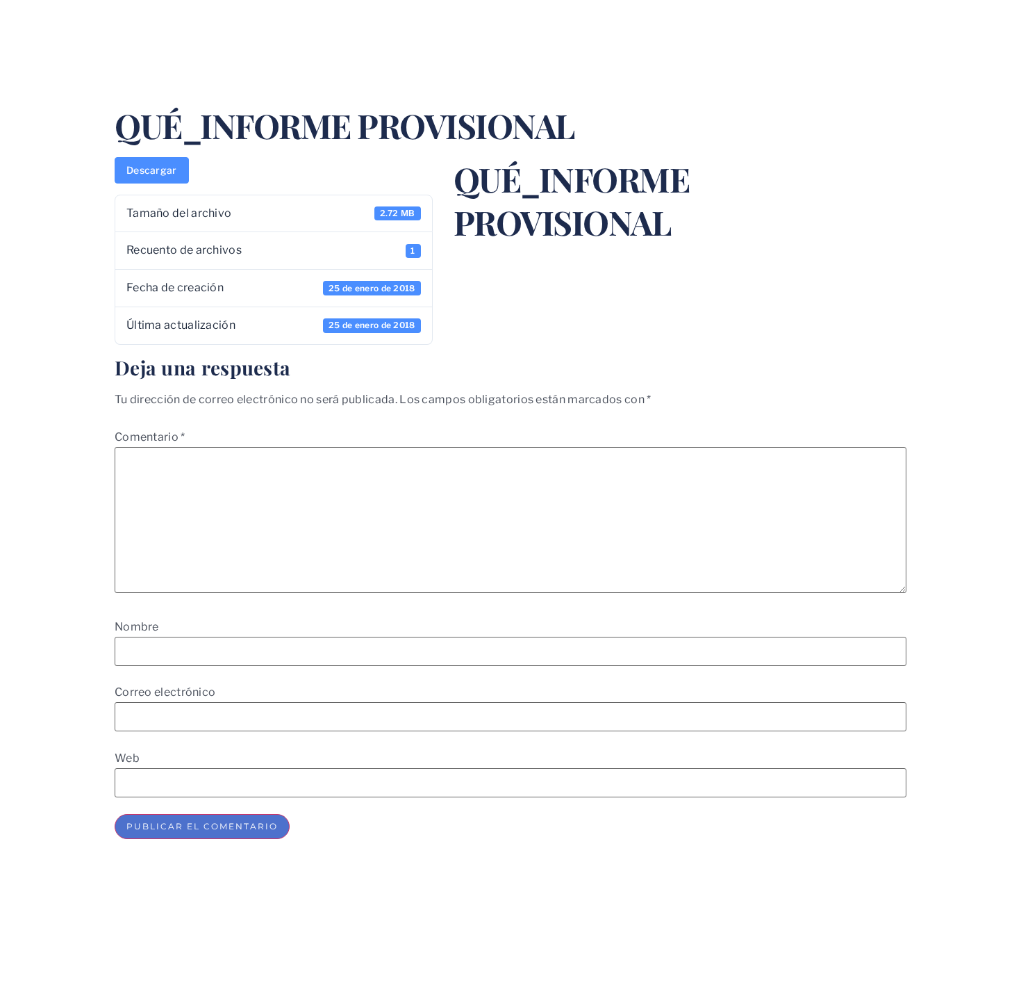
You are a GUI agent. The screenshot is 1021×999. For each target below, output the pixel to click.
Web (127, 758)
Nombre (137, 627)
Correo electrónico (165, 692)
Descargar (151, 170)
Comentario (150, 437)
